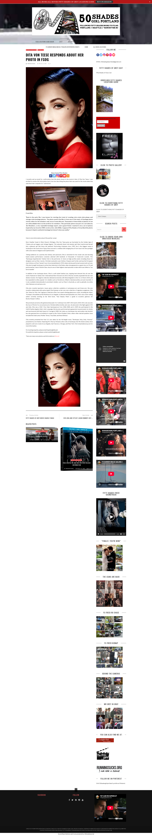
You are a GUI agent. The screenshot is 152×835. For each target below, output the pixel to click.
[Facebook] (50, 175)
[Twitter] (54, 175)
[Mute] (121, 534)
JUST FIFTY (71, 42)
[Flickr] (110, 54)
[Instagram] (104, 54)
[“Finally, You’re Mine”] (109, 570)
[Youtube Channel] (113, 54)
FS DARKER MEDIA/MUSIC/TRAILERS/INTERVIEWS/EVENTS (62, 47)
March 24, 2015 (81, 468)
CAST (61, 42)
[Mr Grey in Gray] (109, 728)
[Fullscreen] (124, 534)
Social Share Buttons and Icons (67, 834)
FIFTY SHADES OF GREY (41, 431)
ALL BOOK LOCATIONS (99, 47)
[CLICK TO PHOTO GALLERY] (103, 179)
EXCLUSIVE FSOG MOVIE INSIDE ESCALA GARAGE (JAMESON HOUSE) (42, 435)
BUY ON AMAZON (104, 2)
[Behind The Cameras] (109, 698)
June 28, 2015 (46, 440)
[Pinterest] (61, 175)
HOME (86, 47)
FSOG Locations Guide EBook (45, 42)
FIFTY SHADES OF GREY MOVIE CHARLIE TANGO (40, 418)
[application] (111, 517)
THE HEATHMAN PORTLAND (87, 42)
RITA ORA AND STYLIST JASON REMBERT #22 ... (78, 418)
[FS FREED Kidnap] (109, 667)
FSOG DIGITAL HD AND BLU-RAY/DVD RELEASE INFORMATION (77, 464)
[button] (111, 517)
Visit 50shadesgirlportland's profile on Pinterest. (110, 783)
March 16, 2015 (43, 63)
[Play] (98, 534)
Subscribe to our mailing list (106, 118)
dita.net (57, 336)
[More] (67, 175)
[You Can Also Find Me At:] (105, 742)
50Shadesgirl (31, 63)
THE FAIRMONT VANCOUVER (108, 42)
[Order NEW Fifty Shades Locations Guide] (104, 111)
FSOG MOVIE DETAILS (31, 50)
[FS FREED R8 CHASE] (109, 637)
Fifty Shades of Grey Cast (104, 72)
